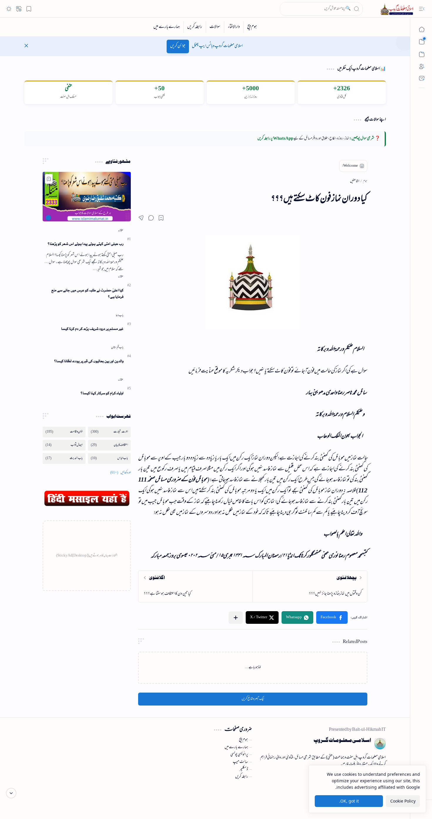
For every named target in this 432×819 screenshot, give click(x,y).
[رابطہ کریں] (194, 27)
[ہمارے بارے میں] (166, 27)
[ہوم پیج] (251, 27)
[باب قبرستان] (117, 347)
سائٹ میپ (240, 762)
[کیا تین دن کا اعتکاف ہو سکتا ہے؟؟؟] (195, 586)
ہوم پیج (243, 740)
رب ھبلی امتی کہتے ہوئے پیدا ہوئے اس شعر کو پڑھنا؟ (85, 244)
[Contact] (422, 78)
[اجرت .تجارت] (109, 432)
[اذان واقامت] (64, 432)
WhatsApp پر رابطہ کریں (275, 139)
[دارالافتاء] (233, 27)
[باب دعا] (119, 315)
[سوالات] (215, 27)
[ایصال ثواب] (64, 445)
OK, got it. (349, 801)
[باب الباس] (109, 458)
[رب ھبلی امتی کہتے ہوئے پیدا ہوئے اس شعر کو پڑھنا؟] (87, 196)
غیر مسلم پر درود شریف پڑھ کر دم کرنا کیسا (92, 329)
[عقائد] (120, 230)
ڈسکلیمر (244, 770)
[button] (421, 8)
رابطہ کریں (241, 777)
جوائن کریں (177, 46)
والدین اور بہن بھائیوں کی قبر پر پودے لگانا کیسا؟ (88, 361)
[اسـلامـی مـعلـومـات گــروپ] (398, 9)
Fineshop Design (60, 795)
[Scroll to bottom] (11, 793)
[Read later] (161, 217)
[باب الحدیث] (64, 458)
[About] (422, 66)
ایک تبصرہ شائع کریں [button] (253, 699)
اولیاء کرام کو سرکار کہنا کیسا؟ (102, 393)
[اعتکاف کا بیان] (109, 445)
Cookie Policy (403, 801)
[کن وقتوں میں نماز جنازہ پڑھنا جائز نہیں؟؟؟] (310, 586)
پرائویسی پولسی (239, 755)
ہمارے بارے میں (236, 748)
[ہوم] (422, 29)
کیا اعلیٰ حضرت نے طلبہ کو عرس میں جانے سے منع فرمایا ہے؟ (87, 293)
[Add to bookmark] (49, 179)
